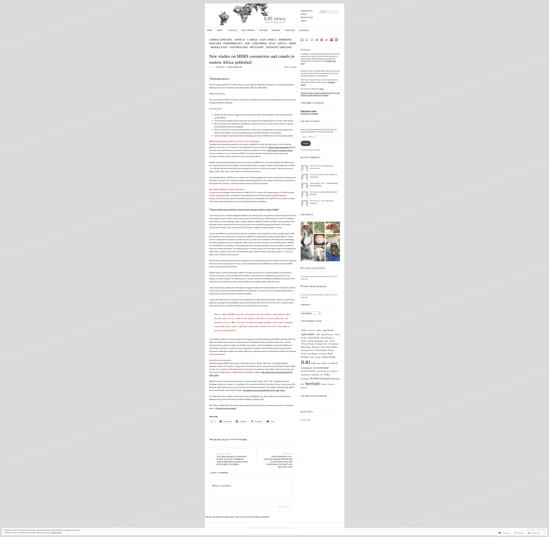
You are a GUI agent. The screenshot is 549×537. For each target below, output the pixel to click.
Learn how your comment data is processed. (252, 517)
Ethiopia (331, 350)
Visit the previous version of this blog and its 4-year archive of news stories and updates (320, 94)
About (220, 30)
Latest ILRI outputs (314, 268)
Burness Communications (226, 408)
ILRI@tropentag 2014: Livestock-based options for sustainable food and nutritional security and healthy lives (278, 460)
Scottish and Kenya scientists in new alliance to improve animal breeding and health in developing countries (232, 459)
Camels (252, 39)
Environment (321, 350)
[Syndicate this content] (302, 268)
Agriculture (308, 334)
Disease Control (319, 346)
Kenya (282, 43)
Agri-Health (328, 330)
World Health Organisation (279, 147)
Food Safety (322, 353)
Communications (321, 344)
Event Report (312, 353)
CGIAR (332, 341)
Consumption (333, 343)
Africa (319, 330)
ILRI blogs (304, 30)
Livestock (290, 30)
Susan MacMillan (234, 67)
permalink (243, 439)
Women (323, 384)
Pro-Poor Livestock (320, 378)
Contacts (232, 30)
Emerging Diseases (308, 350)
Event (303, 353)
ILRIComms (259, 43)
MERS (292, 43)
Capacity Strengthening (315, 341)
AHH (318, 334)
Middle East (219, 47)
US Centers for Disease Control (280, 150)
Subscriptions (307, 11)
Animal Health (313, 337)
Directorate (306, 346)
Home (209, 30)
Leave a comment (290, 67)
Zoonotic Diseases (279, 47)
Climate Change (307, 343)
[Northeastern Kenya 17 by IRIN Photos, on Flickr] (219, 78)
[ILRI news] (253, 14)
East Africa (268, 39)
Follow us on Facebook (314, 396)
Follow (305, 143)
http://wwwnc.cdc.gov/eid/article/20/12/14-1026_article (264, 390)
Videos (304, 21)
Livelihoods (333, 363)
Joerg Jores (225, 439)
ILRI (247, 43)
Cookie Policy (56, 532)
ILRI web (263, 30)
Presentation (305, 379)
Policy (327, 374)
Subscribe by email (308, 111)
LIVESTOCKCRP (321, 367)
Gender (311, 357)
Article (239, 39)
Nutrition (334, 371)
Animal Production (327, 337)
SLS (302, 384)
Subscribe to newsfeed (309, 113)
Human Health (328, 356)
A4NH (303, 330)
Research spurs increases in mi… (321, 166)
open (322, 88)
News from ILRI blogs (315, 286)
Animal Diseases (220, 39)
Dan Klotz (217, 439)
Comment (282, 506)
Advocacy (311, 330)
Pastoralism (238, 47)
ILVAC (272, 43)
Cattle (326, 341)
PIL (321, 375)
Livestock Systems (323, 371)
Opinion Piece (306, 375)
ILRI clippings (248, 30)
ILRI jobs (276, 30)
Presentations (307, 17)
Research (335, 378)
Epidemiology (233, 43)
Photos (304, 14)
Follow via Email (310, 121)
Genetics (318, 357)
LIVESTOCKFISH (308, 371)
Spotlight (257, 47)
